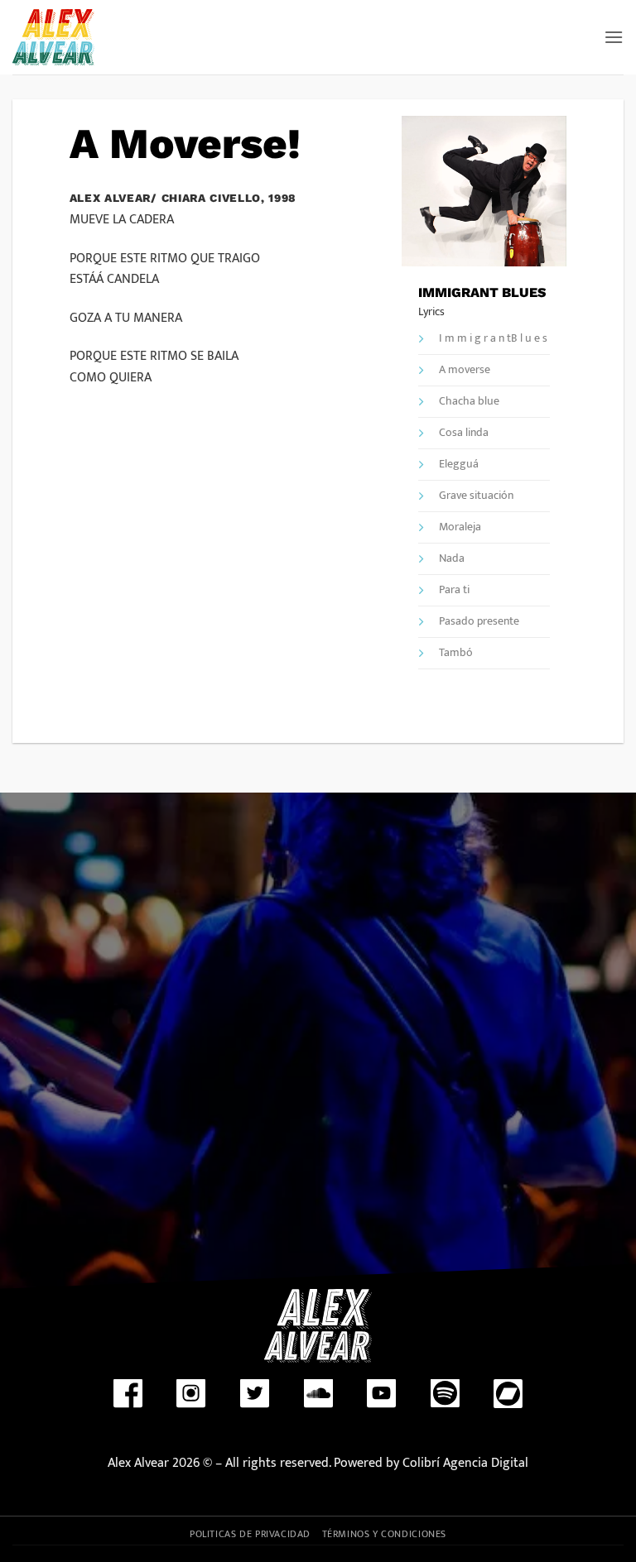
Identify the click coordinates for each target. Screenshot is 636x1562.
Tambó (456, 653)
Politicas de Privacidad (250, 1534)
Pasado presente (479, 622)
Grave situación (476, 496)
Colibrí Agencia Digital (463, 1463)
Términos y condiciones (384, 1534)
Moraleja (460, 527)
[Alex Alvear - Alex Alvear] (56, 37)
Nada (452, 559)
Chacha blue (469, 402)
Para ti (454, 590)
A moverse (464, 370)
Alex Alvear (138, 1463)
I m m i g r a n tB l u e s (493, 339)
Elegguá (459, 464)
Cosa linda (464, 433)
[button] (614, 37)
